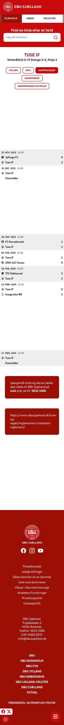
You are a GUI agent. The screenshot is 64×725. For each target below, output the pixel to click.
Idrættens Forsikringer (32, 593)
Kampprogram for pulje (32, 86)
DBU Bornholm (32, 661)
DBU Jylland (32, 671)
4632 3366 (39, 391)
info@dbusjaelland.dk (32, 639)
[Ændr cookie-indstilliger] (6, 719)
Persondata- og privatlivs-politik (32, 703)
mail (13, 391)
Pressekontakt (32, 566)
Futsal (32, 692)
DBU (32, 655)
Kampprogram (46, 70)
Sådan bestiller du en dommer (32, 577)
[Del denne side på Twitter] (9, 712)
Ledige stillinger (32, 572)
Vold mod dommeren (32, 582)
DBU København (32, 677)
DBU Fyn (32, 666)
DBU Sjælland (32, 687)
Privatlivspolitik (32, 598)
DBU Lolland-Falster (32, 682)
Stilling (13, 70)
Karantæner (32, 78)
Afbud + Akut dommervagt (32, 587)
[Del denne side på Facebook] (3, 712)
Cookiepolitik (32, 603)
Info (28, 70)
